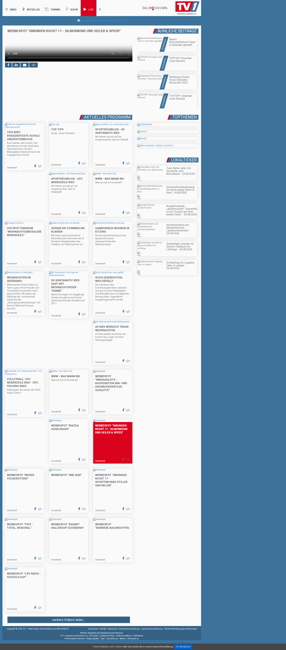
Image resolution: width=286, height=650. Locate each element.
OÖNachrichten (107, 636)
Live (91, 9)
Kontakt (102, 629)
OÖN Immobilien (123, 636)
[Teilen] (25, 65)
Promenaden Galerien (75, 638)
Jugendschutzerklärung (152, 629)
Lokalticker (184, 160)
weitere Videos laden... (68, 620)
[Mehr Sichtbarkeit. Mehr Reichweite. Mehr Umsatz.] (101, 21)
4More (122, 638)
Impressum (112, 629)
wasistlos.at (112, 638)
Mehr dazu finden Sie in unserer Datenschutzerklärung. (148, 647)
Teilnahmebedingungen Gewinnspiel (180, 629)
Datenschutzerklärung (129, 629)
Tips (102, 638)
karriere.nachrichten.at (76, 636)
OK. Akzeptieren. (183, 647)
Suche (74, 9)
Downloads (93, 629)
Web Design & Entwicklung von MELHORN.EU (48, 629)
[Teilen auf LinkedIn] (16, 65)
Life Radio (93, 636)
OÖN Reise (138, 636)
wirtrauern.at (133, 638)
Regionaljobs (92, 638)
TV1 (62, 636)
